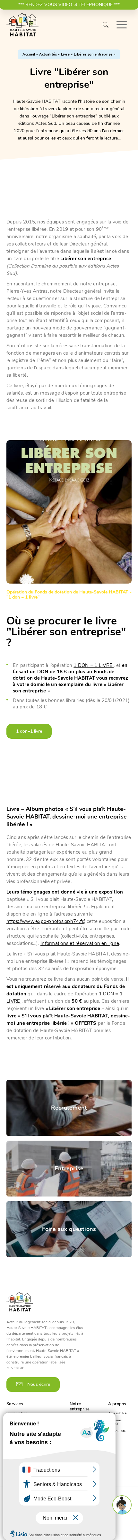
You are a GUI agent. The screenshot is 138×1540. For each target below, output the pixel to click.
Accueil (28, 54)
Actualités (48, 54)
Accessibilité (117, 1413)
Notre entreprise (80, 1406)
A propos (117, 1404)
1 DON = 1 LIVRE (93, 665)
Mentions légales (115, 1422)
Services (14, 1404)
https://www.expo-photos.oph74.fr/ (45, 921)
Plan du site (117, 1431)
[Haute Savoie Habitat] (22, 25)
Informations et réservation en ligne (79, 943)
